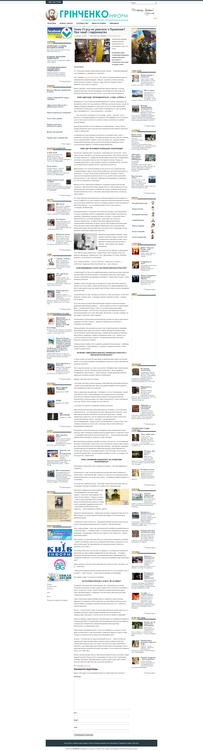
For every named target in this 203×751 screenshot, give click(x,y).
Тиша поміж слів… (148, 434)
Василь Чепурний (138, 231)
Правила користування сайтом (83, 743)
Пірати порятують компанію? (59, 113)
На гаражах (60, 219)
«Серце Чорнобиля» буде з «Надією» (58, 98)
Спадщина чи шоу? (146, 262)
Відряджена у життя (146, 387)
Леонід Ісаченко (137, 209)
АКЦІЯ (58, 400)
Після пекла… (52, 166)
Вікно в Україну (99, 23)
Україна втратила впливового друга (54, 125)
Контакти (136, 743)
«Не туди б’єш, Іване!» (62, 274)
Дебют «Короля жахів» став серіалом (147, 249)
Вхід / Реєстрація (55, 2)
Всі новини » (67, 144)
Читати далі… (59, 161)
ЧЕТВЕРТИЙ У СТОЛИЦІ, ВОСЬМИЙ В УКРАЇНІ (57, 47)
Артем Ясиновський (139, 237)
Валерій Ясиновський (139, 203)
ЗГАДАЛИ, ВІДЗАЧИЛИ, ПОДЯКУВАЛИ (56, 57)
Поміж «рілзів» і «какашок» (147, 76)
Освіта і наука (66, 23)
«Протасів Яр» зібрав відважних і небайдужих (136, 157)
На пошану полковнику (145, 369)
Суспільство (82, 23)
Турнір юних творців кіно (57, 138)
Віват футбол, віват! (62, 436)
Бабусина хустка (63, 234)
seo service (91, 749)
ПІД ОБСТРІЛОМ (65, 414)
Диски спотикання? (55, 132)
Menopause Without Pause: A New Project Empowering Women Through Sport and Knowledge (58, 323)
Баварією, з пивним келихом (147, 513)
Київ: (155, 18)
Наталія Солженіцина (91, 77)
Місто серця (149, 90)
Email (76, 720)
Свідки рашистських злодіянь (55, 180)
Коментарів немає (115, 36)
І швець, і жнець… (63, 259)
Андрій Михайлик (138, 220)
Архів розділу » (66, 81)
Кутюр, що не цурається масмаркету (149, 623)
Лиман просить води (62, 291)
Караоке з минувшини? (149, 557)
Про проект (68, 743)
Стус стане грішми (54, 118)
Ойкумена (114, 23)
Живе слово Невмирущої (136, 135)
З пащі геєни (52, 153)
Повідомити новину (125, 743)
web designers (115, 749)
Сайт (75, 727)
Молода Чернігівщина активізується (146, 107)
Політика (51, 23)
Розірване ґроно (147, 469)
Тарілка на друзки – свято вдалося (148, 658)
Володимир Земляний (140, 214)
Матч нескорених (63, 470)
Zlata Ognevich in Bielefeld (63, 364)
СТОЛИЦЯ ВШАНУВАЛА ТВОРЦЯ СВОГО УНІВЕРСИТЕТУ (56, 69)
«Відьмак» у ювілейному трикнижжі (146, 407)
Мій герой (60, 204)
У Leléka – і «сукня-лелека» (147, 594)
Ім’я (75, 713)
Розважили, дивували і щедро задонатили (149, 575)
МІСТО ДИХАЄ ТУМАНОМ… (62, 388)
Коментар (77, 676)
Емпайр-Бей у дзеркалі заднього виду (148, 642)
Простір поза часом (136, 177)
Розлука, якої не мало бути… (149, 452)
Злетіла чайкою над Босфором (149, 495)
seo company (106, 749)
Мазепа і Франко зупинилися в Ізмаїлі (59, 91)
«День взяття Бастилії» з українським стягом (57, 106)
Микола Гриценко (138, 226)
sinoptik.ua (57, 600)
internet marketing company (130, 749)
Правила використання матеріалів (106, 743)
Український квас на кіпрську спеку (148, 531)
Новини (88, 666)
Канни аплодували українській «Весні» (148, 277)
